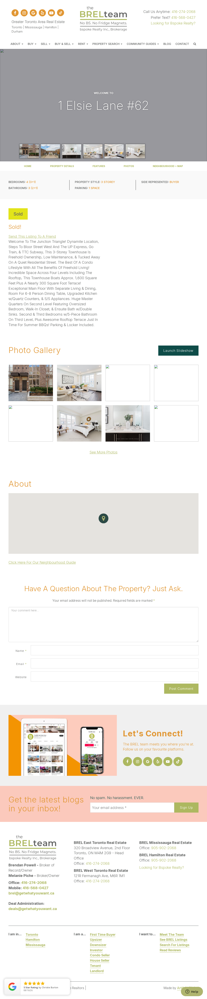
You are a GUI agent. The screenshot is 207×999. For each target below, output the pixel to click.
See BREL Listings (173, 939)
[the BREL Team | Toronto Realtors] (103, 18)
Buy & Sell (63, 44)
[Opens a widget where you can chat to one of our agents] (192, 992)
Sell (44, 44)
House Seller (99, 960)
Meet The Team (172, 934)
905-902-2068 (163, 847)
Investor (96, 950)
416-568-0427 (183, 17)
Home (27, 166)
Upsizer (96, 939)
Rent (82, 44)
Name (21, 651)
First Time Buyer (102, 934)
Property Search (106, 44)
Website (21, 677)
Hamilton (33, 939)
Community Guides (142, 44)
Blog (167, 44)
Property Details (62, 166)
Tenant (95, 965)
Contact (182, 44)
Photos (129, 166)
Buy (31, 44)
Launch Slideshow (178, 350)
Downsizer (98, 944)
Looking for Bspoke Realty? (173, 23)
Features (99, 166)
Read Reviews (170, 950)
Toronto (32, 934)
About (16, 44)
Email (21, 664)
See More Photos (103, 452)
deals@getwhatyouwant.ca (32, 908)
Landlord (97, 970)
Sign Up (186, 807)
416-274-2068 (183, 11)
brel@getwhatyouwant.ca (31, 893)
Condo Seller (100, 955)
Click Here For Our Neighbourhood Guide (42, 562)
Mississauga (35, 944)
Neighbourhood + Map (168, 166)
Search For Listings (174, 944)
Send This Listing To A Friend (32, 236)
